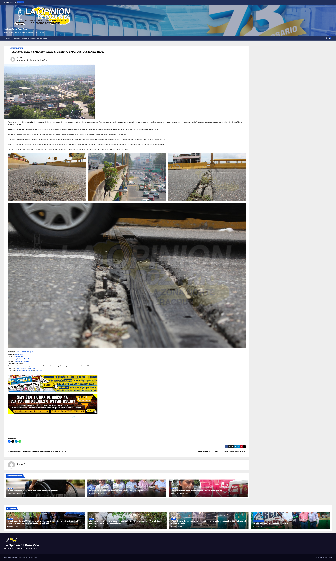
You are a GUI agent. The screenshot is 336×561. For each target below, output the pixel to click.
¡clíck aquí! (32, 368)
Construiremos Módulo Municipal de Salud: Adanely (196, 490)
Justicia (92, 518)
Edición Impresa (327, 557)
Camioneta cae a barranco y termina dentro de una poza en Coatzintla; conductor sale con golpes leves (124, 522)
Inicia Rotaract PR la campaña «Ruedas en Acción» (33, 490)
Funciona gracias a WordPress (12, 557)
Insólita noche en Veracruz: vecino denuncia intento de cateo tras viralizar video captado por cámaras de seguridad (44, 522)
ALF (21, 58)
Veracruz (10, 518)
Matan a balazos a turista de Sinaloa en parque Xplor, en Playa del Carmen (38, 451)
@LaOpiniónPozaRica (23, 359)
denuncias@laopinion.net (24, 370)
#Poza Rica (43, 60)
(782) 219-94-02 (21, 368)
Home (8, 38)
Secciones (319, 557)
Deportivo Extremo (258, 520)
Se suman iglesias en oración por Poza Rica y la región (116, 490)
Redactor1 (22, 493)
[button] (326, 38)
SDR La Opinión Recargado (24, 352)
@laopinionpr (18, 356)
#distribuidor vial (34, 60)
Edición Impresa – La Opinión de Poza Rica (30, 38)
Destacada (13, 48)
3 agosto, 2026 (13, 526)
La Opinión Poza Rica (22, 361)
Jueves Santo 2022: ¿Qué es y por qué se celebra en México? (220, 451)
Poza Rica (20, 48)
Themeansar (33, 557)
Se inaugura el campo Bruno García (270, 523)
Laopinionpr (19, 354)
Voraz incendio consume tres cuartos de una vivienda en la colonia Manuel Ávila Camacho (208, 522)
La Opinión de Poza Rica (15, 29)
